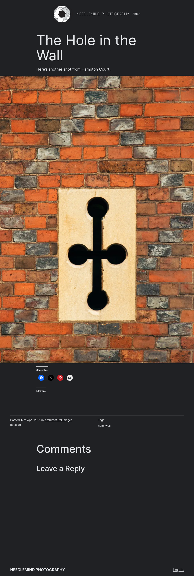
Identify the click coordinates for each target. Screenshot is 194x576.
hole (101, 425)
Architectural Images (58, 420)
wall (108, 425)
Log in (178, 569)
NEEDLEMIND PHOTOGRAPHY (102, 14)
